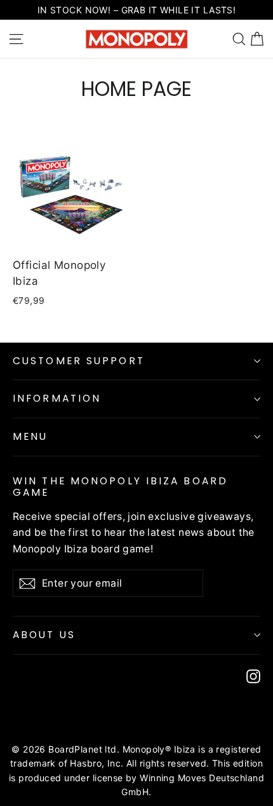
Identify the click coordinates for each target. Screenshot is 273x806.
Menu (30, 436)
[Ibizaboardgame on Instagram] (253, 676)
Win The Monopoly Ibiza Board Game (120, 486)
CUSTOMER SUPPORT (79, 360)
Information (57, 398)
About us (44, 634)
